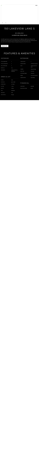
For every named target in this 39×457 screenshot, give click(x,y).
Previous (2, 22)
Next (5, 22)
